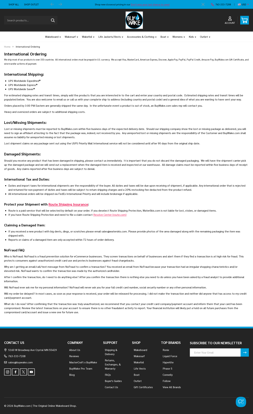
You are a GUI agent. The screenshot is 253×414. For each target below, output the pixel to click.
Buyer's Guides (113, 381)
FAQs (108, 374)
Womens (177, 36)
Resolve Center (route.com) (109, 214)
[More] (59, 37)
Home (7, 46)
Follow (167, 381)
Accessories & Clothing (140, 36)
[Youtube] (31, 372)
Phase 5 (167, 368)
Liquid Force (170, 356)
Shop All (14, 4)
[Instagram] (7, 372)
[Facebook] (15, 372)
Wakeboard (52, 36)
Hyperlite (168, 362)
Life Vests (140, 368)
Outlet (204, 36)
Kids (191, 36)
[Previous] (52, 4)
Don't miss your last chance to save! (150, 4)
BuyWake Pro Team (80, 368)
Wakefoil (87, 36)
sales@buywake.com (20, 362)
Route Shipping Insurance (68, 204)
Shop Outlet (31, 4)
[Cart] (244, 20)
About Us (74, 350)
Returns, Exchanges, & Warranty (113, 364)
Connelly (168, 374)
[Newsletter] (245, 352)
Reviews (74, 356)
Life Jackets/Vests (109, 36)
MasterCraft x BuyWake (83, 362)
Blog (72, 374)
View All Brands (172, 387)
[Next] (60, 4)
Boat (163, 36)
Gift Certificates (143, 387)
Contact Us (111, 387)
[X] (23, 372)
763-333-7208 (16, 356)
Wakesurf (70, 36)
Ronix (166, 350)
